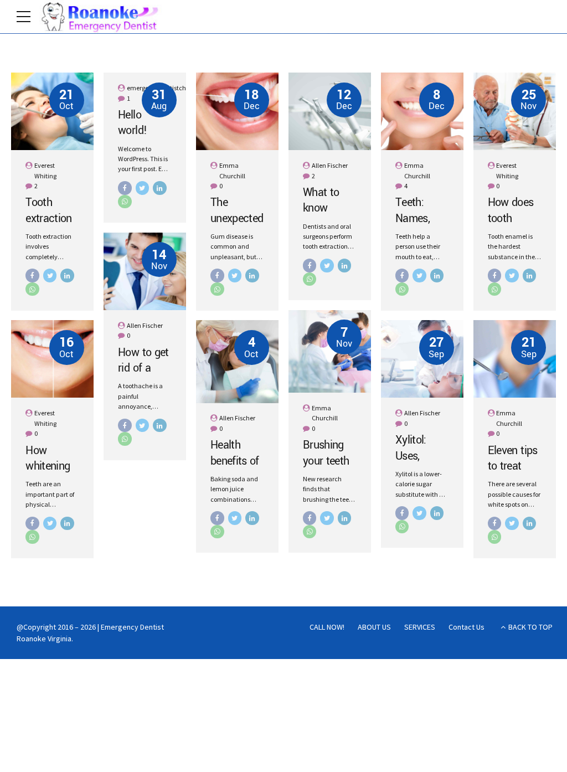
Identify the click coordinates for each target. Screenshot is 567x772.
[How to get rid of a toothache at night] (145, 271)
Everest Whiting (45, 170)
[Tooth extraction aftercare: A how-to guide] (52, 111)
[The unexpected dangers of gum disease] (237, 111)
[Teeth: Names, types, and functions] (422, 111)
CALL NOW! (327, 627)
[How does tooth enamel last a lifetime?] (514, 111)
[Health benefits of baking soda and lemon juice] (237, 361)
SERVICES (419, 627)
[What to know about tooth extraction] (329, 111)
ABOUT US (374, 627)
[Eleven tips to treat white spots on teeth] (514, 359)
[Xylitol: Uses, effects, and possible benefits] (422, 359)
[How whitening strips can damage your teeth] (52, 359)
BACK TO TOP (530, 627)
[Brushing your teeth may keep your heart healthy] (329, 351)
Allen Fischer (330, 165)
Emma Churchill (232, 170)
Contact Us (466, 627)
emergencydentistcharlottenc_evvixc (180, 88)
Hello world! (132, 122)
